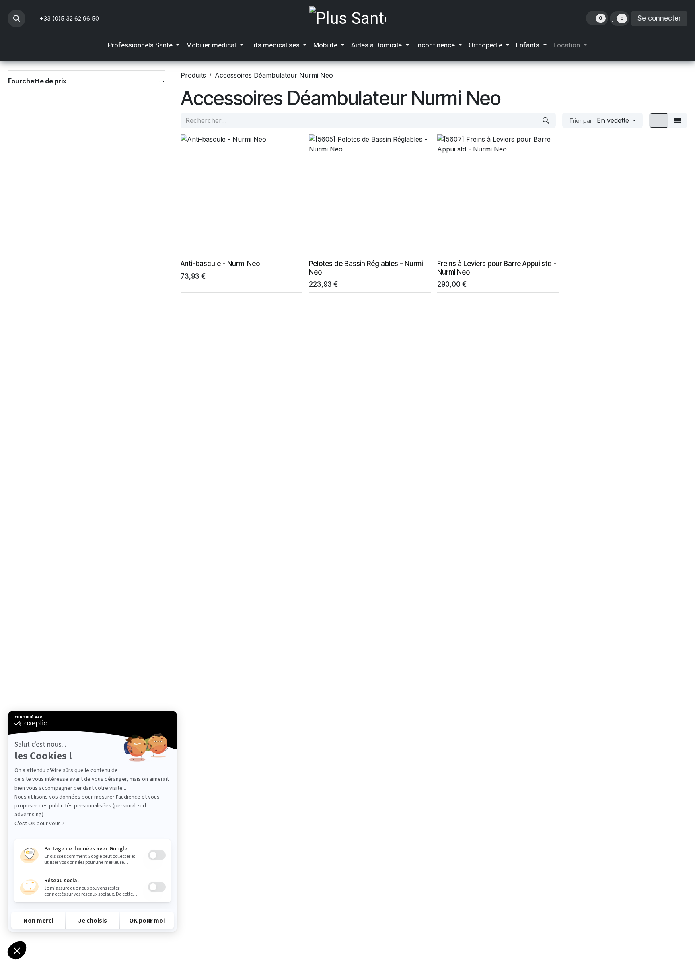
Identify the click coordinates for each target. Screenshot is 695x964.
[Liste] (677, 120)
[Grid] (658, 120)
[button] (16, 18)
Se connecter (659, 18)
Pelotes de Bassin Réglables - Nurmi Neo (366, 267)
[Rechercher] (546, 120)
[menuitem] (144, 45)
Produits (193, 75)
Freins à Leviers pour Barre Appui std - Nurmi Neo (497, 267)
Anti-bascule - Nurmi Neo (220, 263)
